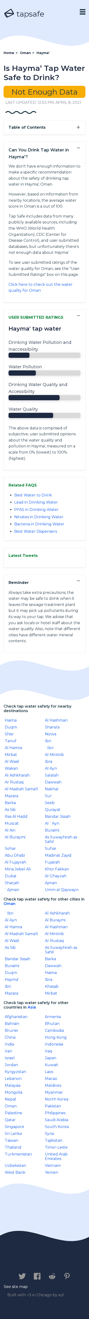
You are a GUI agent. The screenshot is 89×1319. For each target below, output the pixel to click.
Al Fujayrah (15, 862)
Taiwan (11, 1140)
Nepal (10, 1099)
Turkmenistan (18, 1154)
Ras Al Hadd (16, 816)
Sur (48, 796)
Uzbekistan (15, 1165)
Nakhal (51, 789)
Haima (11, 720)
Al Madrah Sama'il (21, 789)
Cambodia (54, 1030)
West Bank (15, 1172)
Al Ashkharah (17, 775)
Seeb (50, 802)
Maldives (53, 1085)
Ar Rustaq (14, 782)
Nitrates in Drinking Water (38, 517)
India (9, 1044)
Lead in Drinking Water (36, 502)
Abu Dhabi (15, 855)
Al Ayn (51, 768)
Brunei (11, 1030)
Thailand (13, 1147)
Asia (32, 1007)
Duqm (11, 727)
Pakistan (53, 1106)
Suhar (50, 848)
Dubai (10, 876)
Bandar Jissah (57, 816)
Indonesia (54, 1044)
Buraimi (52, 830)
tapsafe (29, 13)
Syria (49, 1133)
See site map (16, 1286)
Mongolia (13, 1092)
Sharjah (12, 883)
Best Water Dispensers (35, 531)
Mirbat (11, 754)
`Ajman (12, 889)
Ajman (51, 883)
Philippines (55, 1113)
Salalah (52, 775)
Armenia (53, 1016)
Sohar (10, 848)
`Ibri (49, 748)
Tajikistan (53, 1140)
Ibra (48, 761)
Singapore (14, 1126)
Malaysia (12, 1085)
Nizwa (50, 734)
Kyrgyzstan (15, 1071)
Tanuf (10, 741)
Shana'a (52, 727)
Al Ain (10, 830)
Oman (9, 903)
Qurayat (53, 809)
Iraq (48, 1051)
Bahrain (12, 1023)
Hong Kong (56, 1037)
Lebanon (13, 1078)
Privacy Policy (57, 1261)
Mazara (11, 796)
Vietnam (53, 1165)
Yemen (51, 1172)
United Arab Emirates (56, 1156)
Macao (51, 1078)
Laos (49, 1071)
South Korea (57, 1126)
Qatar (10, 1120)
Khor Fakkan (57, 869)
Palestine (13, 1113)
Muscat (12, 823)
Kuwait (51, 1065)
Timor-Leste (56, 1147)
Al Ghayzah (55, 876)
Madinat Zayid (58, 855)
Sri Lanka (13, 1133)
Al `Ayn (52, 823)
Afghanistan (16, 1016)
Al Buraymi (15, 837)
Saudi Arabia (56, 1120)
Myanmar (54, 1092)
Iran (8, 1051)
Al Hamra (13, 748)
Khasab (52, 986)
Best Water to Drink (33, 495)
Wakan (11, 768)
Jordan (11, 1065)
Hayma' (12, 979)
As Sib (10, 809)
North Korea (56, 1099)
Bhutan (52, 1023)
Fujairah (52, 862)
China (10, 1037)
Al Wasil (12, 761)
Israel (10, 1058)
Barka (10, 802)
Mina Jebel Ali (18, 869)
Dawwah (53, 782)
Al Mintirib (54, 754)
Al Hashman (56, 720)
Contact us (22, 1261)
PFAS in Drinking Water (36, 509)
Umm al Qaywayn (62, 889)
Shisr (9, 734)
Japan (50, 1058)
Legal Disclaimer (42, 1266)
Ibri (48, 741)
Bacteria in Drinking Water (39, 524)
